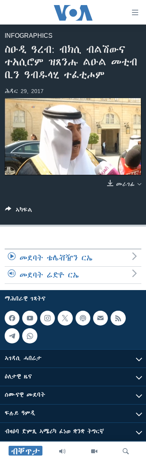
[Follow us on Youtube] (29, 318)
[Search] (125, 451)
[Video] (94, 451)
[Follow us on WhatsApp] (29, 335)
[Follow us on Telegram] (12, 335)
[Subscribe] (100, 318)
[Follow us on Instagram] (47, 318)
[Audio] (62, 451)
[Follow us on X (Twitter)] (65, 318)
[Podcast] (83, 318)
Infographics (29, 35)
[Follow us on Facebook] (12, 318)
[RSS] (118, 318)
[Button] (18, 211)
